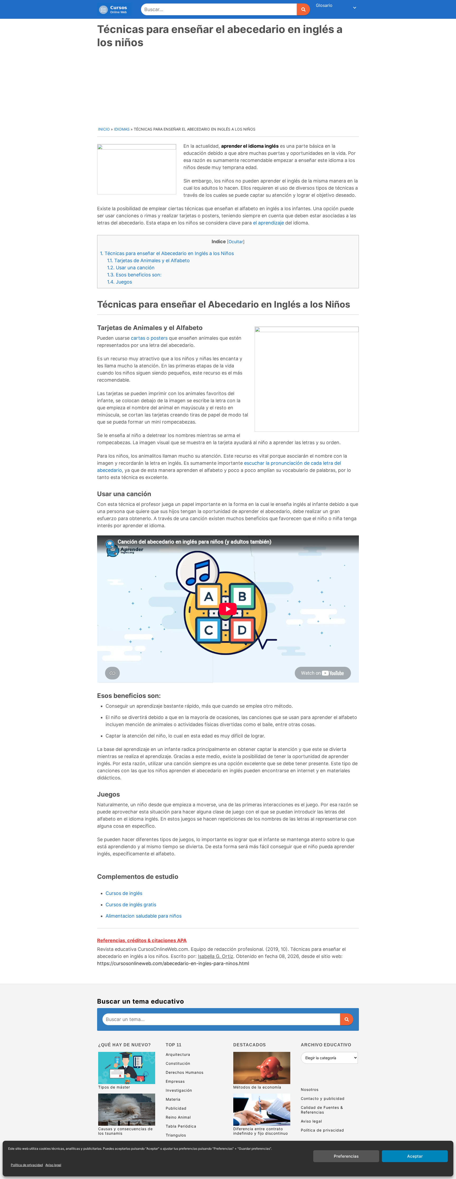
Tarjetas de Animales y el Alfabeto (148, 260)
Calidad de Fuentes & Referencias (322, 1109)
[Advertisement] (228, 87)
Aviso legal (53, 1165)
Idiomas (122, 129)
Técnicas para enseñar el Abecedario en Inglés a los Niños (167, 253)
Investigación (179, 1090)
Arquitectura (178, 1054)
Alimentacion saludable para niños (144, 916)
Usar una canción (131, 267)
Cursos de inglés (124, 893)
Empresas (175, 1081)
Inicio (104, 129)
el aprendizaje (268, 223)
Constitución (178, 1063)
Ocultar (236, 241)
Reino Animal (178, 1117)
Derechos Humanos (184, 1072)
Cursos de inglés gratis (131, 904)
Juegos (119, 282)
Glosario (324, 5)
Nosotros (310, 1089)
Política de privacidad (27, 1165)
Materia (173, 1099)
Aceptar (415, 1156)
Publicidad (176, 1108)
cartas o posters (149, 338)
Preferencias (346, 1156)
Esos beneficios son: (134, 274)
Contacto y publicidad (323, 1098)
